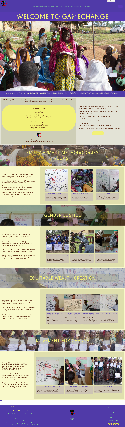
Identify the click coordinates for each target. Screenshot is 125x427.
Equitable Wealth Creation (62, 278)
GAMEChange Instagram (114, 414)
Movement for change (62, 340)
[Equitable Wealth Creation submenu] (73, 6)
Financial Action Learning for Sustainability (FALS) (73, 314)
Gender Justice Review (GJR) (106, 255)
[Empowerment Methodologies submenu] (55, 6)
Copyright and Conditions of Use (21, 418)
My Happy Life (107, 193)
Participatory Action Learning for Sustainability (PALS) (55, 314)
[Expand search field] (120, 6)
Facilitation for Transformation (82, 193)
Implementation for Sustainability (79, 386)
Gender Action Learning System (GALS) (58, 255)
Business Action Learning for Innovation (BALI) (91, 314)
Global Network (98, 133)
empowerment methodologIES (62, 152)
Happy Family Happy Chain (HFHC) (109, 313)
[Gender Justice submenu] (62, 6)
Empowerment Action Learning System (50, 386)
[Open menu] (72, 422)
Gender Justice (62, 215)
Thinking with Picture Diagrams (56, 193)
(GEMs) (62, 158)
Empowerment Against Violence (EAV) (82, 255)
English (109, 0)
